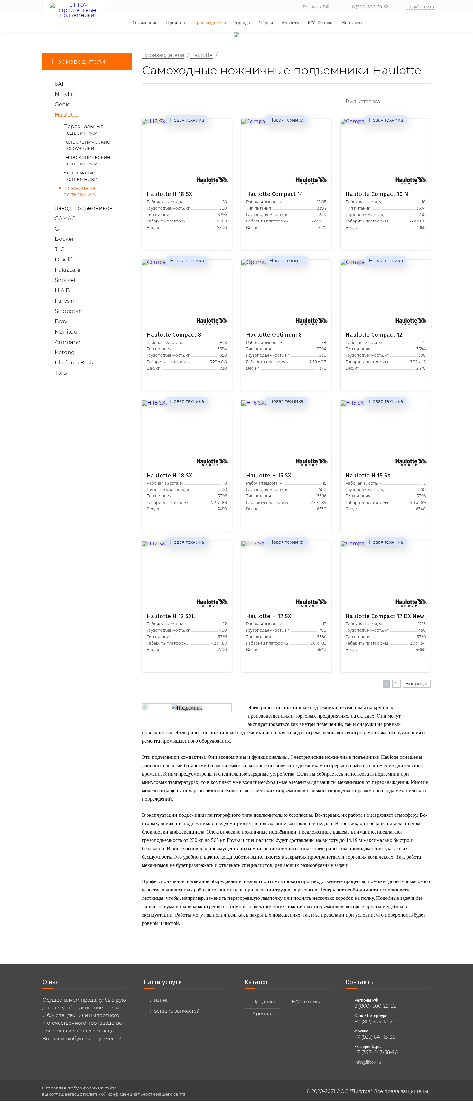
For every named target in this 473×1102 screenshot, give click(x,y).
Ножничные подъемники (80, 191)
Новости (290, 22)
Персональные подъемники (83, 129)
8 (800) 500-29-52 (370, 6)
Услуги (265, 22)
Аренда (242, 22)
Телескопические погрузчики (86, 145)
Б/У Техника (321, 22)
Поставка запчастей (175, 1011)
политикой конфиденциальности (119, 1094)
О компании (145, 22)
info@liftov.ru (420, 6)
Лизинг (159, 1000)
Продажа (175, 22)
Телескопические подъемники (86, 160)
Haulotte (169, 194)
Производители (209, 22)
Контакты (352, 22)
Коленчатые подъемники (80, 176)
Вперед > (416, 684)
